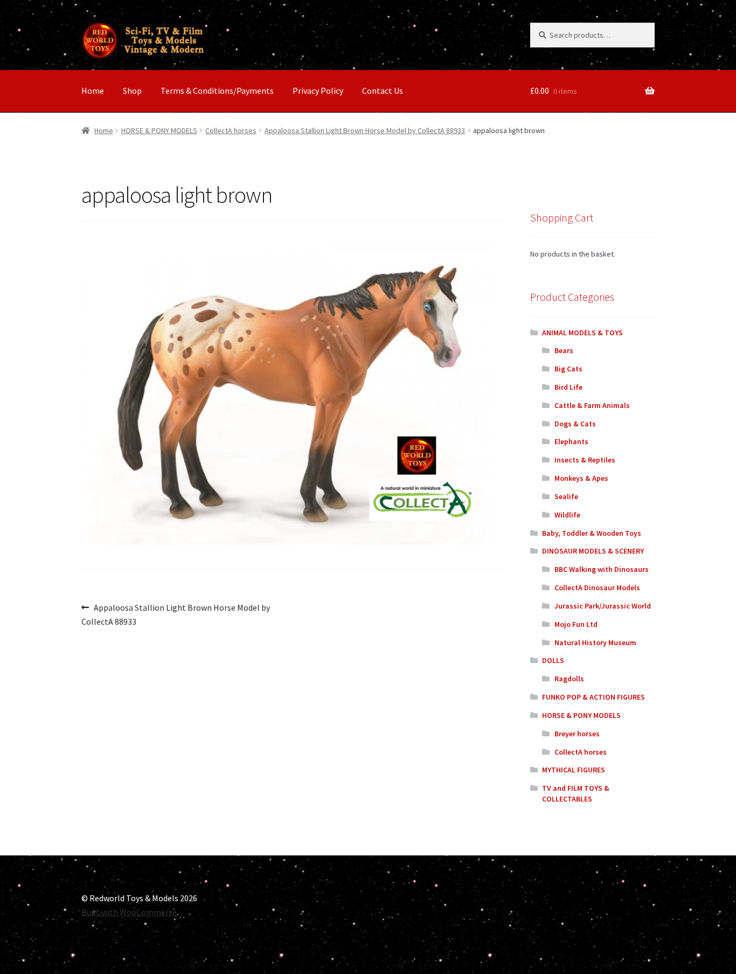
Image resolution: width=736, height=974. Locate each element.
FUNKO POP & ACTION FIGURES (593, 697)
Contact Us (382, 90)
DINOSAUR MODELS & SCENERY (593, 551)
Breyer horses (577, 733)
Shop (132, 90)
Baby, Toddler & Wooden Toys (591, 533)
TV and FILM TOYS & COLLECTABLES (575, 793)
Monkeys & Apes (581, 478)
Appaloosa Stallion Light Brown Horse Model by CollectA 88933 (365, 130)
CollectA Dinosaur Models (597, 587)
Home (92, 90)
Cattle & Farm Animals (592, 405)
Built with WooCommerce (129, 912)
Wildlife (567, 515)
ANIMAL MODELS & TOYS (582, 332)
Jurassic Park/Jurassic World (602, 606)
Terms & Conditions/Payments (217, 90)
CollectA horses (230, 130)
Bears (563, 350)
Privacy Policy (318, 90)
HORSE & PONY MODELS (159, 130)
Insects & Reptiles (584, 460)
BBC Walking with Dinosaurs (601, 569)
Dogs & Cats (575, 424)
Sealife (566, 496)
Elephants (571, 441)
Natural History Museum (595, 642)
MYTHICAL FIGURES (573, 770)
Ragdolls (569, 678)
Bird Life (568, 387)
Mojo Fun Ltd (576, 624)
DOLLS (553, 660)
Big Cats (568, 369)
